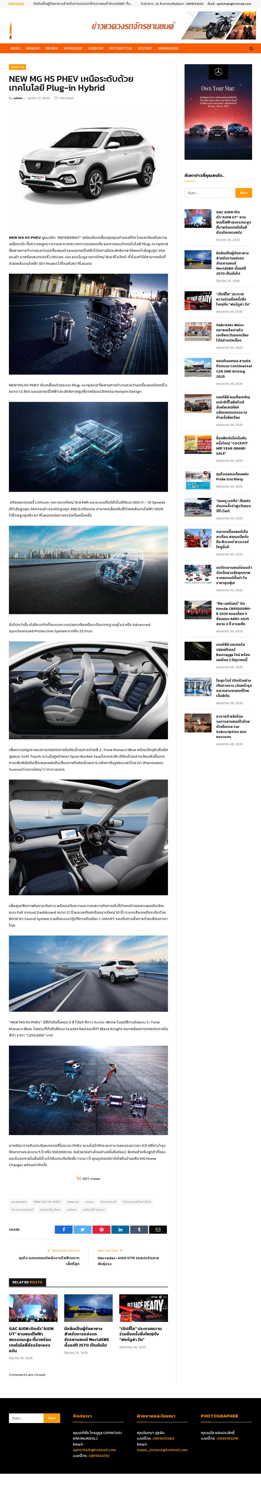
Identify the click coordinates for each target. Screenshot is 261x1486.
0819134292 (99, 1455)
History (145, 48)
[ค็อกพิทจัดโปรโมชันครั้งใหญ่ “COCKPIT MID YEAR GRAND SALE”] (198, 444)
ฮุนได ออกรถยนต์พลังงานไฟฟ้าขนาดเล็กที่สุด (49, 1261)
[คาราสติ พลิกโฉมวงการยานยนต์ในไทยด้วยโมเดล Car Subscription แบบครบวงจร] (198, 723)
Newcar (33, 48)
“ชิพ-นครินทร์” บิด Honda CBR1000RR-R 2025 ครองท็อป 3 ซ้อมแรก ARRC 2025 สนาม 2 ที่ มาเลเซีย (233, 614)
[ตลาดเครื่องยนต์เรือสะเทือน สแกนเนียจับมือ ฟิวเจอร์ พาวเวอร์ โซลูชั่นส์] (198, 538)
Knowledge (168, 48)
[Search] (251, 48)
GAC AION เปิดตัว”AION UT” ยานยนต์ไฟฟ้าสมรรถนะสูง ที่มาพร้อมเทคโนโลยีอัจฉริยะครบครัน (31, 1340)
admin (18, 98)
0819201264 (163, 1438)
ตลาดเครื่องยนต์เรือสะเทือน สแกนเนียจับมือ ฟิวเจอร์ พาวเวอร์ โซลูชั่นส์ (232, 539)
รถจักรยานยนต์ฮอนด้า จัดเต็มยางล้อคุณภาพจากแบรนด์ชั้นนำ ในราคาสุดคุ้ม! (234, 575)
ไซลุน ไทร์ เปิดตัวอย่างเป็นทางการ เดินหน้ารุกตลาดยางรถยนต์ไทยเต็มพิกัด (234, 688)
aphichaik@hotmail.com (94, 1450)
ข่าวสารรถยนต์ (22, 1209)
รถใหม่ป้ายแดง (94, 1209)
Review (52, 48)
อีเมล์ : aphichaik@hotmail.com (229, 4)
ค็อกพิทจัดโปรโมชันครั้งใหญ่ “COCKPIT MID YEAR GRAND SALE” (232, 446)
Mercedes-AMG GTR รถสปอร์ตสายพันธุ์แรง (128, 1261)
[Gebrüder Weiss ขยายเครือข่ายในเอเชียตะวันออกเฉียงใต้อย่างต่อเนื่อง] (198, 331)
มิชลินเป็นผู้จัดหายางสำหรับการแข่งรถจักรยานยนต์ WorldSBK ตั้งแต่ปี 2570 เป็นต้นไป (86, 1337)
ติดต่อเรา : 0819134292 (188, 4)
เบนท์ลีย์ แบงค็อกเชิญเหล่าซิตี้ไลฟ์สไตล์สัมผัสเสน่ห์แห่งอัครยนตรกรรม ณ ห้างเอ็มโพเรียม (233, 407)
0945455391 (227, 1438)
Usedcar (95, 48)
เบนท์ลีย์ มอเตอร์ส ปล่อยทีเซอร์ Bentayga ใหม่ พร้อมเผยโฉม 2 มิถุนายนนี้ (233, 652)
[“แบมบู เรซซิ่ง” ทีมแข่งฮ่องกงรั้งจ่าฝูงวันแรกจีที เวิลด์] (198, 507)
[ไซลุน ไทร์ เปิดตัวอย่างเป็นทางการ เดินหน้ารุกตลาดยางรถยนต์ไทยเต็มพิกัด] (198, 687)
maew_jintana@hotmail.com (162, 1450)
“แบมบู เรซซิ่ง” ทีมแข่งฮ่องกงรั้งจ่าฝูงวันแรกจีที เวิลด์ (233, 506)
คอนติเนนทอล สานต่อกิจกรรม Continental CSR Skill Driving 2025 (234, 369)
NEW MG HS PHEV (47, 1201)
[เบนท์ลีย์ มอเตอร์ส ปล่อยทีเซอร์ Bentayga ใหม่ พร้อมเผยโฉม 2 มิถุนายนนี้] (198, 651)
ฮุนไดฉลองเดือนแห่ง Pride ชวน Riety (232, 477)
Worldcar (73, 48)
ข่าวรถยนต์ (108, 1201)
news (90, 1201)
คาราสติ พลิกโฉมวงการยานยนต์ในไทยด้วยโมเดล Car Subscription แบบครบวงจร (233, 727)
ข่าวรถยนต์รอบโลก (137, 1201)
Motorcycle (120, 48)
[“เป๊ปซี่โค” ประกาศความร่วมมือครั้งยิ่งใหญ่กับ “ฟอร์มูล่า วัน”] (143, 1308)
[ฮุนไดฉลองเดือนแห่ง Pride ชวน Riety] (198, 480)
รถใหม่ (71, 1209)
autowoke (19, 1201)
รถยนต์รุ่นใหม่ (50, 1209)
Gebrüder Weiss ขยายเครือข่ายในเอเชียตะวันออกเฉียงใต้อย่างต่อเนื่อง (232, 333)
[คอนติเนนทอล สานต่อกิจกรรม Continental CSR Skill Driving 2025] (198, 367)
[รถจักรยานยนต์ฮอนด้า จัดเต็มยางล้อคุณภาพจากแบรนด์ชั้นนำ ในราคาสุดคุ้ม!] (198, 574)
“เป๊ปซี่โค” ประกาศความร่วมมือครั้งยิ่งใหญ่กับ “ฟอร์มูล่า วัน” (76, 4)
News (15, 48)
